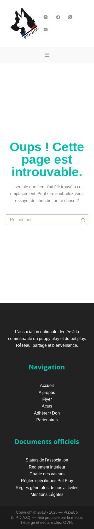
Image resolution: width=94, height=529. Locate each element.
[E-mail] (46, 30)
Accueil (47, 385)
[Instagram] (46, 17)
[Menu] (47, 54)
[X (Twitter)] (70, 17)
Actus (47, 406)
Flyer (47, 399)
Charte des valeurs (47, 474)
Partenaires (47, 420)
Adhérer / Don (47, 413)
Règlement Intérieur (47, 467)
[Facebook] (58, 17)
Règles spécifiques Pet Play (47, 480)
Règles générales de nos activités (47, 487)
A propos (47, 392)
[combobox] (42, 220)
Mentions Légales (47, 494)
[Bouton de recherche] (83, 220)
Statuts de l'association (47, 460)
